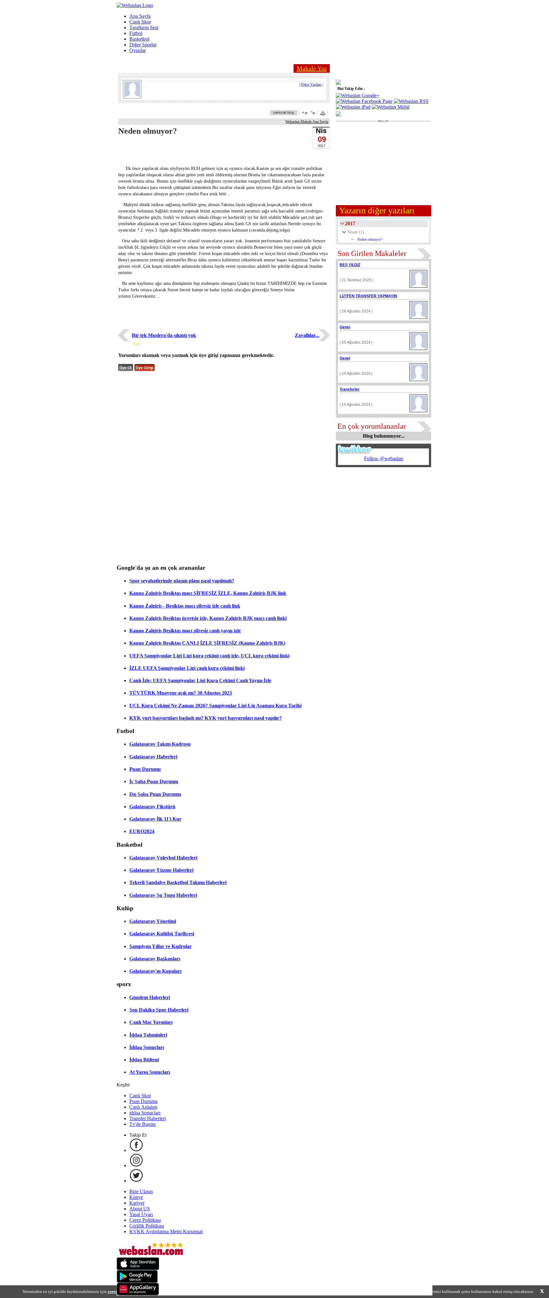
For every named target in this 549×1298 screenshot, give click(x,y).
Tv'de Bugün (142, 1124)
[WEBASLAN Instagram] (136, 1165)
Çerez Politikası (145, 1220)
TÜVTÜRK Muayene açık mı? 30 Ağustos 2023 (180, 693)
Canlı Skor (140, 21)
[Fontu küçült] (312, 113)
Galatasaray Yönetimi (152, 921)
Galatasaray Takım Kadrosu (160, 744)
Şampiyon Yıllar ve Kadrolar (160, 946)
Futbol (135, 33)
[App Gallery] (138, 1293)
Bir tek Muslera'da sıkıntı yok (164, 335)
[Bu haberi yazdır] (323, 114)
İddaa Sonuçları (146, 1047)
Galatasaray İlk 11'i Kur (155, 819)
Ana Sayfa (140, 16)
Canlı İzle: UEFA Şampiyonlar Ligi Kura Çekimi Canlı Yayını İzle (200, 680)
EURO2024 (141, 831)
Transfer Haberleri (147, 1118)
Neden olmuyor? (369, 239)
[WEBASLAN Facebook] (136, 1150)
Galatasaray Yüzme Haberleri (161, 870)
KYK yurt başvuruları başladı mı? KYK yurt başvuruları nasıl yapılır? (205, 718)
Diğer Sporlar (143, 44)
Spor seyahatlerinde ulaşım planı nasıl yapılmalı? (181, 580)
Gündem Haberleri (149, 997)
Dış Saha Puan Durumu (155, 794)
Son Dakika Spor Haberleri (158, 1009)
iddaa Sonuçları (144, 1112)
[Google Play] (137, 1281)
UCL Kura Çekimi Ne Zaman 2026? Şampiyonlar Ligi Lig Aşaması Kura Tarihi (215, 705)
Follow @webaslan (383, 458)
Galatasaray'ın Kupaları (155, 971)
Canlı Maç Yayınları (151, 1022)
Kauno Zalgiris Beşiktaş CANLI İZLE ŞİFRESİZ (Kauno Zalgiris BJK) (207, 643)
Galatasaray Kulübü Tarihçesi (161, 933)
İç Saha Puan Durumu (153, 781)
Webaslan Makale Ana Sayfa (306, 121)
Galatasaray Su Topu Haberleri (163, 895)
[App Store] (138, 1268)
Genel (345, 327)
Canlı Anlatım (143, 1107)
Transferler (350, 389)
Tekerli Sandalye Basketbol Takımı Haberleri (178, 882)
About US (139, 1208)
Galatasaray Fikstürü (152, 806)
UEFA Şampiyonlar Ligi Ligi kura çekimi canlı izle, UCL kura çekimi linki (209, 655)
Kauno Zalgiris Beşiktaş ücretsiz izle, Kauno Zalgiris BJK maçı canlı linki (208, 618)
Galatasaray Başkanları (154, 958)
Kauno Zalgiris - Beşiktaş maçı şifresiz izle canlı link (184, 606)
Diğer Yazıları (311, 84)
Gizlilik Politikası (146, 1225)
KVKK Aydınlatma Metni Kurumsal (166, 1231)
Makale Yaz (312, 68)
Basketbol (139, 39)
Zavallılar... (307, 335)
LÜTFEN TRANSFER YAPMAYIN (368, 296)
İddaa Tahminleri (148, 1035)
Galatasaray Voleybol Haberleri (163, 857)
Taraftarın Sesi (143, 27)
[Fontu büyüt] (305, 113)
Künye (136, 1197)
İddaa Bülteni (144, 1059)
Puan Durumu (145, 769)
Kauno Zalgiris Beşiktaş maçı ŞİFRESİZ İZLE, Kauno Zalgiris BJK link (207, 593)
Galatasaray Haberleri (153, 756)
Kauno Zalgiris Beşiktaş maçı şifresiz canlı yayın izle (185, 630)
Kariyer (137, 1203)
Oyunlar (137, 50)
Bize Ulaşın (141, 1191)
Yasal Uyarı (141, 1214)
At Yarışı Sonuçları (149, 1072)
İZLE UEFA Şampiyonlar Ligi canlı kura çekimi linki (187, 668)
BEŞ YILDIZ (350, 265)
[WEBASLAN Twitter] (136, 1180)
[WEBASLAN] (135, 5)
